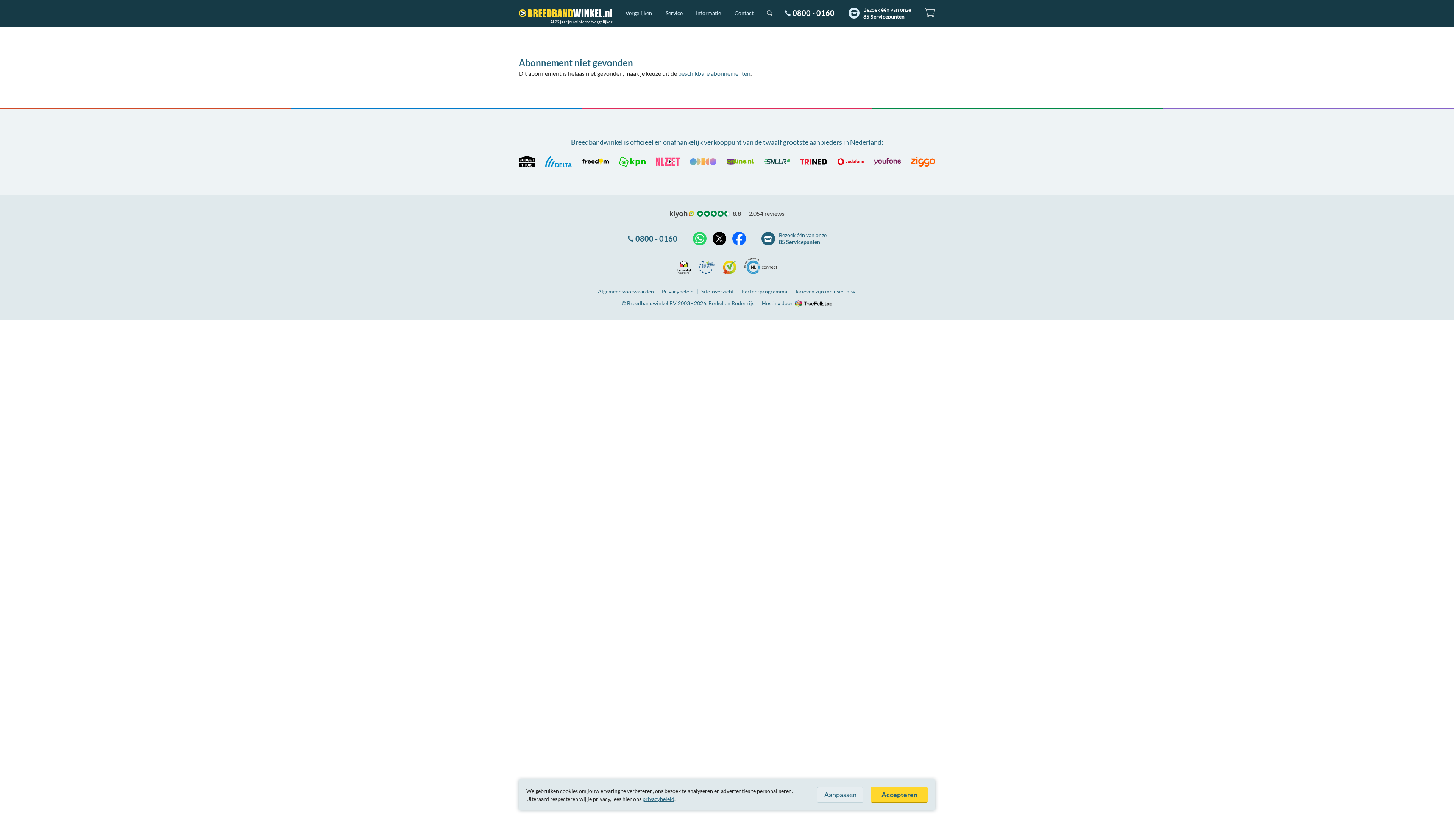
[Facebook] (739, 238)
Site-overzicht (717, 291)
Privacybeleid (677, 291)
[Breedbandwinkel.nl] (565, 13)
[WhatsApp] (700, 238)
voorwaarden (626, 291)
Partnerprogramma (764, 291)
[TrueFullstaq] (813, 303)
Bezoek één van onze (887, 13)
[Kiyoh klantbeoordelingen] (729, 266)
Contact (744, 13)
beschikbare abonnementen (714, 73)
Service (674, 13)
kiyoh (682, 214)
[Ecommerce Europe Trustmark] (706, 266)
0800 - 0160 (814, 12)
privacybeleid (658, 799)
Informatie (708, 13)
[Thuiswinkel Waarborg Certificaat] (684, 266)
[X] (719, 238)
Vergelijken (639, 13)
